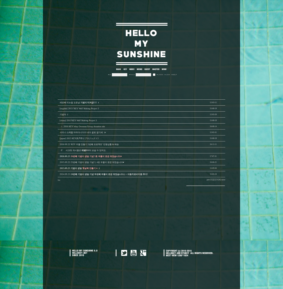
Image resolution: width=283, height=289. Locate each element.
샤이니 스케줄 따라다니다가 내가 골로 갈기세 (81, 132)
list (59, 180)
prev (208, 180)
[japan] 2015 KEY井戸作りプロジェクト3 (79, 138)
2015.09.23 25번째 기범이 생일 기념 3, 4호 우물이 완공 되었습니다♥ (92, 162)
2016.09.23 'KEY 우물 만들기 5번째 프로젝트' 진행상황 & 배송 (89, 144)
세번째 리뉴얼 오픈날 (78, 103)
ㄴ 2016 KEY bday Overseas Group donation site (83, 126)
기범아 (63, 114)
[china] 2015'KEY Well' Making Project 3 (78, 120)
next (223, 180)
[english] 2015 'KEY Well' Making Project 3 (79, 109)
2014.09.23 (104, 174)
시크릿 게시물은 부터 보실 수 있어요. (86, 150)
